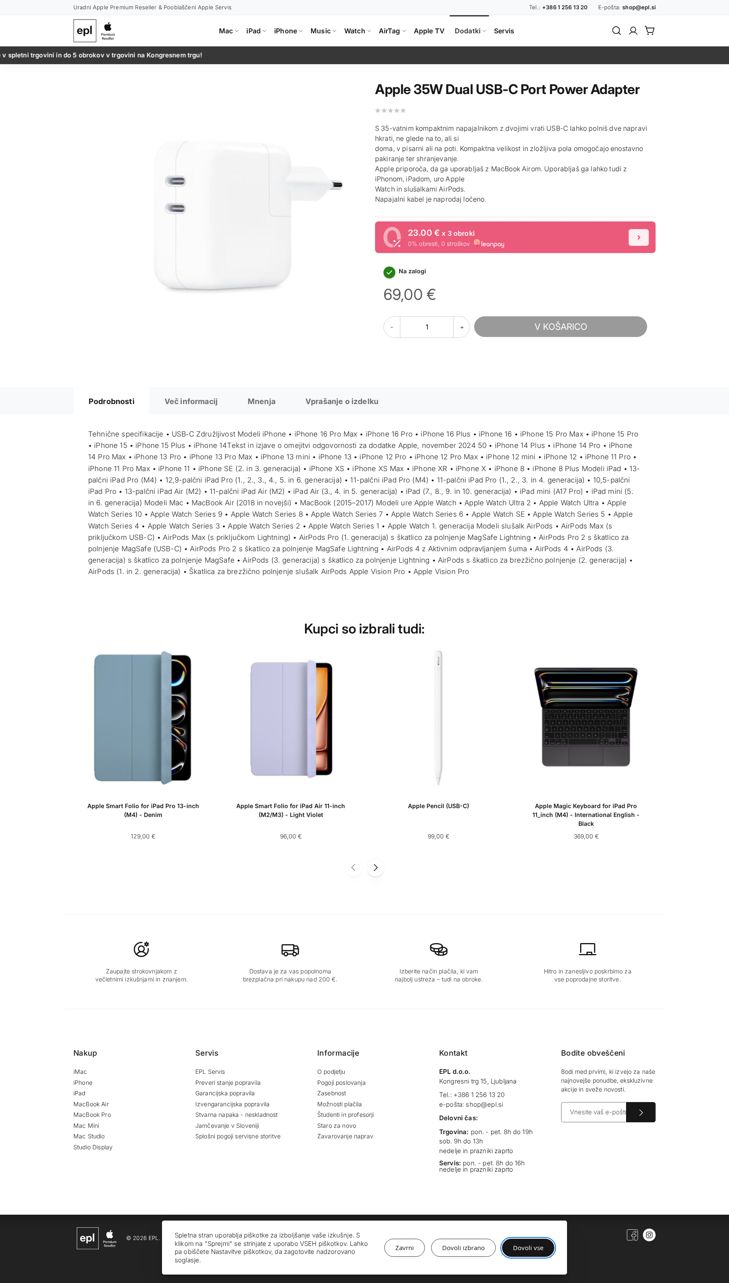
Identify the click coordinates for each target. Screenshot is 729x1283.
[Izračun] (639, 237)
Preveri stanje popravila (228, 1082)
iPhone (82, 1082)
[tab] (111, 400)
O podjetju (331, 1071)
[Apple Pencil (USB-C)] (438, 785)
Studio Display (93, 1147)
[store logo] (96, 30)
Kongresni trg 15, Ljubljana (477, 1081)
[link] (633, 31)
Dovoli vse (528, 1247)
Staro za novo (336, 1125)
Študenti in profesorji (345, 1114)
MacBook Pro (92, 1114)
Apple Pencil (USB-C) (438, 805)
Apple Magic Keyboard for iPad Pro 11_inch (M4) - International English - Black (586, 814)
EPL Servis (210, 1071)
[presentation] (375, 867)
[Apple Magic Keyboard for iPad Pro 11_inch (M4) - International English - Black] (586, 785)
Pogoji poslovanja (341, 1082)
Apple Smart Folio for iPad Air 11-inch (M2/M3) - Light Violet (290, 810)
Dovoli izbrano (463, 1247)
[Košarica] (650, 30)
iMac (80, 1071)
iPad (79, 1093)
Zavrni (404, 1247)
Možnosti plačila (339, 1104)
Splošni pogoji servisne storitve (238, 1136)
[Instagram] (649, 1239)
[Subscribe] (641, 1112)
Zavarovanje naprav (345, 1136)
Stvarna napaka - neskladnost (236, 1114)
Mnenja (261, 401)
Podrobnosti (112, 401)
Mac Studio (89, 1136)
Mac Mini (86, 1125)
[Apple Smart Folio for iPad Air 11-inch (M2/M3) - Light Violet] (290, 785)
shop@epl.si (484, 1104)
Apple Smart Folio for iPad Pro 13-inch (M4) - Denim (143, 810)
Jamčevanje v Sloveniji (227, 1125)
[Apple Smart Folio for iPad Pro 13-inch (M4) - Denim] (143, 785)
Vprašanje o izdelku (341, 401)
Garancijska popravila (225, 1093)
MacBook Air (91, 1104)
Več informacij (191, 401)
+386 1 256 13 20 (479, 1095)
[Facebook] (632, 1239)
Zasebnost (331, 1093)
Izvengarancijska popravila (232, 1104)
